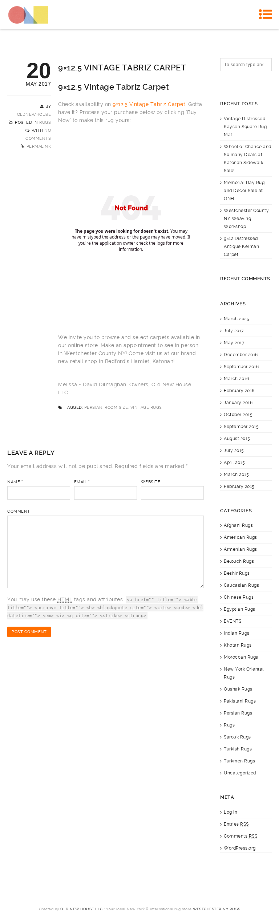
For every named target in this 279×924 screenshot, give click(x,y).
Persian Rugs (238, 713)
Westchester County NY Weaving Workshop (246, 218)
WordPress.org (240, 848)
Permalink (39, 146)
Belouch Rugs (239, 561)
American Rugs (240, 537)
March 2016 (236, 378)
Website (151, 482)
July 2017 (234, 330)
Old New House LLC (81, 909)
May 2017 (234, 342)
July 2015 (234, 450)
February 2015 (239, 486)
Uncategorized (240, 773)
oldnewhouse (34, 114)
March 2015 (236, 474)
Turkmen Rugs (239, 761)
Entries (236, 824)
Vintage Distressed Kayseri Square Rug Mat (245, 126)
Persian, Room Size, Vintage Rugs (123, 407)
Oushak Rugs (238, 689)
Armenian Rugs (240, 549)
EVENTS (232, 621)
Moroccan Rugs (241, 657)
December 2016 (241, 354)
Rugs (45, 122)
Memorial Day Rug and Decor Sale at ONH (244, 190)
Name (15, 482)
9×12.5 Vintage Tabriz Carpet (149, 104)
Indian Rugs (237, 633)
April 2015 (234, 462)
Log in (230, 812)
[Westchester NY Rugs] (28, 14)
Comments (240, 836)
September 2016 (241, 366)
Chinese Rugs (239, 597)
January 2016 (238, 402)
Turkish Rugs (238, 749)
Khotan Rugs (238, 645)
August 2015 (237, 438)
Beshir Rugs (237, 573)
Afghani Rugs (238, 525)
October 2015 (238, 414)
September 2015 (241, 426)
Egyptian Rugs (239, 609)
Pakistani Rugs (240, 701)
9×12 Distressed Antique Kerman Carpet (241, 246)
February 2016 (239, 390)
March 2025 (236, 318)
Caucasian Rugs (241, 585)
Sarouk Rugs (237, 737)
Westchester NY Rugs (216, 909)
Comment (18, 511)
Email (82, 482)
